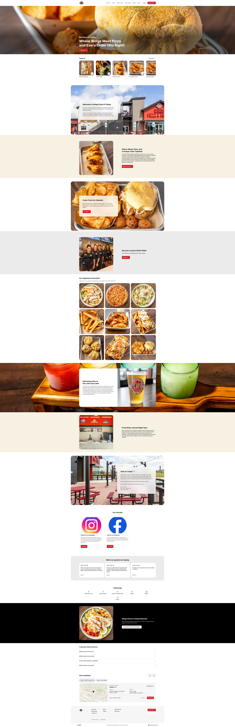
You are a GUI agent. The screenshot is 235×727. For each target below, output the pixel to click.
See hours (143, 697)
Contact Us (94, 713)
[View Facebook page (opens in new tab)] (78, 725)
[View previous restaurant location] (150, 675)
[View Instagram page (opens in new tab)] (80, 725)
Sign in (144, 3)
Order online (150, 697)
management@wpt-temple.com (136, 692)
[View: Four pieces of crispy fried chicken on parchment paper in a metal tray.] (91, 347)
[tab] (87, 680)
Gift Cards (117, 711)
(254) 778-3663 (132, 691)
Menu (113, 3)
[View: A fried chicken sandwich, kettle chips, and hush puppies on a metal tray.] (143, 347)
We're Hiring (128, 3)
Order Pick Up (120, 3)
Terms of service (95, 719)
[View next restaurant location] (154, 675)
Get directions (149, 686)
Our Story (108, 3)
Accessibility (103, 719)
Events (134, 3)
